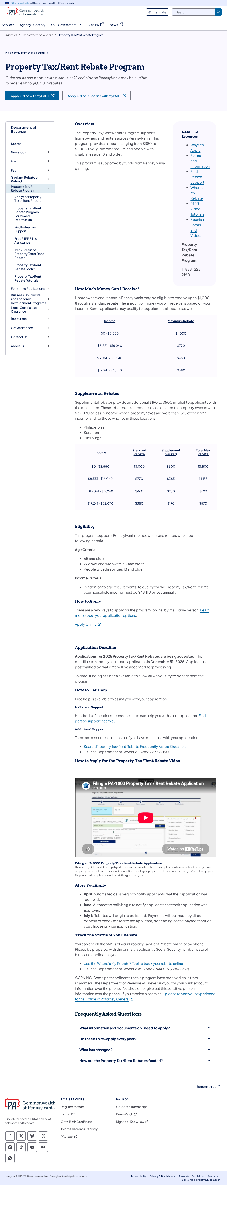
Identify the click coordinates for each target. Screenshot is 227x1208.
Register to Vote (72, 1107)
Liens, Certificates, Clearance (24, 309)
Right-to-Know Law (130, 1122)
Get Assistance (22, 328)
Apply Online (88, 624)
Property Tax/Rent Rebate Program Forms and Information (27, 214)
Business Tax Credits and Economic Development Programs (28, 299)
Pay (13, 170)
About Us (17, 346)
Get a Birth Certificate (76, 1122)
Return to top (206, 1086)
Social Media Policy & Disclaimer (201, 1179)
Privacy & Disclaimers (162, 1176)
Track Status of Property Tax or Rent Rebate (29, 254)
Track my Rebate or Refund (25, 179)
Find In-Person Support (25, 229)
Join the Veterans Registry (79, 1129)
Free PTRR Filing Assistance (25, 240)
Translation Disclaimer (191, 1176)
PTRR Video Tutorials (197, 208)
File (13, 161)
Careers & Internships (131, 1107)
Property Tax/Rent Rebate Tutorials (27, 278)
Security (213, 1176)
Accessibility (138, 1176)
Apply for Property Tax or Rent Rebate (28, 199)
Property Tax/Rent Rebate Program (24, 188)
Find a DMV (68, 1114)
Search (16, 144)
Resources (19, 319)
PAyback (67, 1136)
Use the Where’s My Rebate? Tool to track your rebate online (133, 963)
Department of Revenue (24, 129)
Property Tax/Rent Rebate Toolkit (27, 267)
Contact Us (19, 337)
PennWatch (124, 1114)
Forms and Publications (28, 288)
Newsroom (19, 152)
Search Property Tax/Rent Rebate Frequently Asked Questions (135, 746)
